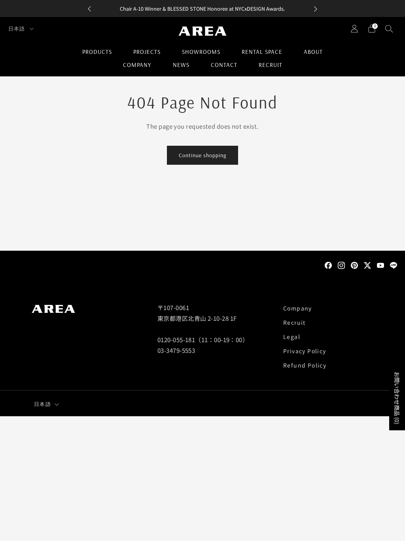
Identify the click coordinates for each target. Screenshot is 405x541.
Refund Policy (304, 365)
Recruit (270, 65)
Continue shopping (202, 155)
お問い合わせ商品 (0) (397, 397)
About (313, 51)
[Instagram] (341, 264)
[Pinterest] (354, 264)
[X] (367, 264)
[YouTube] (380, 264)
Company (137, 65)
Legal (291, 337)
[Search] (389, 28)
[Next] (315, 8)
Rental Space (262, 51)
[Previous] (89, 8)
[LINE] (393, 264)
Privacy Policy (304, 351)
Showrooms (201, 51)
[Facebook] (328, 264)
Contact (224, 65)
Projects (147, 51)
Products (97, 51)
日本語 (17, 28)
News (181, 65)
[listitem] (202, 8)
